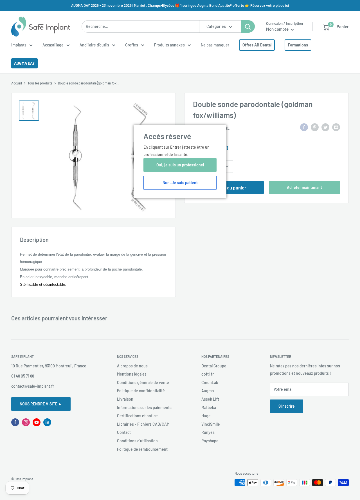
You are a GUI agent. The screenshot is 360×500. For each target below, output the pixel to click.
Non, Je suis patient (180, 182)
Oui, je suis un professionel (180, 164)
